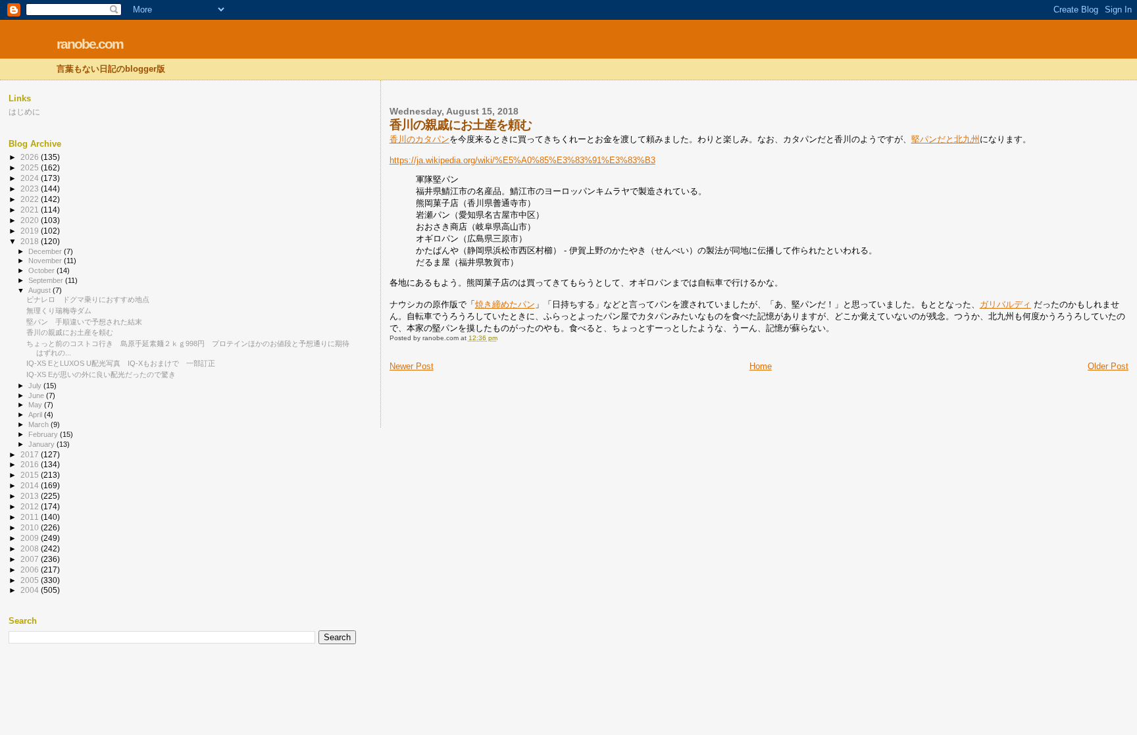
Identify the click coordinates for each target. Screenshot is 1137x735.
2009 (30, 538)
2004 (30, 590)
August (40, 290)
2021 (30, 209)
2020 (30, 220)
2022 (30, 199)
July (35, 386)
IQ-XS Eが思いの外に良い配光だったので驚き (101, 374)
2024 (30, 178)
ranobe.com (90, 43)
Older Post (1108, 366)
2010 (30, 527)
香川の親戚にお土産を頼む (69, 332)
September (46, 280)
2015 (30, 474)
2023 (30, 188)
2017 (30, 454)
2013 (30, 496)
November (46, 261)
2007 (30, 559)
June (37, 395)
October (42, 270)
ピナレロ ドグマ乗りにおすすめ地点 (87, 299)
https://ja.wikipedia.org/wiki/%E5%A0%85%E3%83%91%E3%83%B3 (522, 160)
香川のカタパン (419, 139)
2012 (30, 506)
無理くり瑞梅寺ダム (58, 311)
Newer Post (412, 366)
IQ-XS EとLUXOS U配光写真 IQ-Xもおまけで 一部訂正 (120, 363)
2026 (30, 157)
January (42, 444)
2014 (30, 485)
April (36, 414)
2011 (30, 517)
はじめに (24, 111)
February (44, 434)
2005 (30, 580)
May (36, 405)
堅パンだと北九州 (945, 139)
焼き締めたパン (505, 304)
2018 (30, 241)
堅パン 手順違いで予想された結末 (84, 322)
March (39, 424)
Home (760, 366)
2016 (30, 464)
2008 (30, 548)
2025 (30, 167)
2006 (30, 569)
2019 (30, 230)
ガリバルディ (1005, 304)
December (46, 251)
